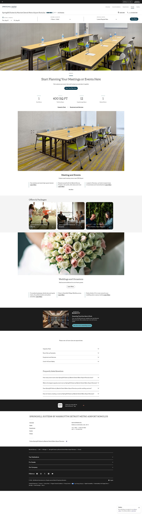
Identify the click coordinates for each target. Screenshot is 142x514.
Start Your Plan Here (71, 88)
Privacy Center (67, 483)
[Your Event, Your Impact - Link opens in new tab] (99, 215)
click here (133, 510)
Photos (31, 433)
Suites (30, 425)
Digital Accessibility (89, 483)
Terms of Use (46, 483)
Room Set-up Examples (49, 353)
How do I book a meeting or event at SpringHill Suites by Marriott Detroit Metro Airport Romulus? (68, 394)
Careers (40, 483)
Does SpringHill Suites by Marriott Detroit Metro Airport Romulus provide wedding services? (67, 388)
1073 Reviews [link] (61, 12)
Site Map (30, 485)
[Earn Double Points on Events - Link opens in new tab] (71, 215)
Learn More (33, 185)
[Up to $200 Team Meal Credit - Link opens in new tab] (42, 215)
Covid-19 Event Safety (49, 361)
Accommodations (116, 6)
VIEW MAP (122, 12)
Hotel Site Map (37, 485)
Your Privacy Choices (78, 483)
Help (43, 485)
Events (132, 6)
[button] (127, 2)
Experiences (126, 6)
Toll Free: (79, 427)
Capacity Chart (62, 107)
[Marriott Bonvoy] (136, 2)
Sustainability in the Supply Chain (101, 483)
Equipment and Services (76, 107)
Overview (108, 6)
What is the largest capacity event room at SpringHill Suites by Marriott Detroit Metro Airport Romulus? (70, 383)
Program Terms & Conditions (57, 483)
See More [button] (71, 189)
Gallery (138, 6)
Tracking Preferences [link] (33, 483)
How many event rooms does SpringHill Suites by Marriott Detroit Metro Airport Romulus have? (68, 377)
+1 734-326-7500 (133, 12)
